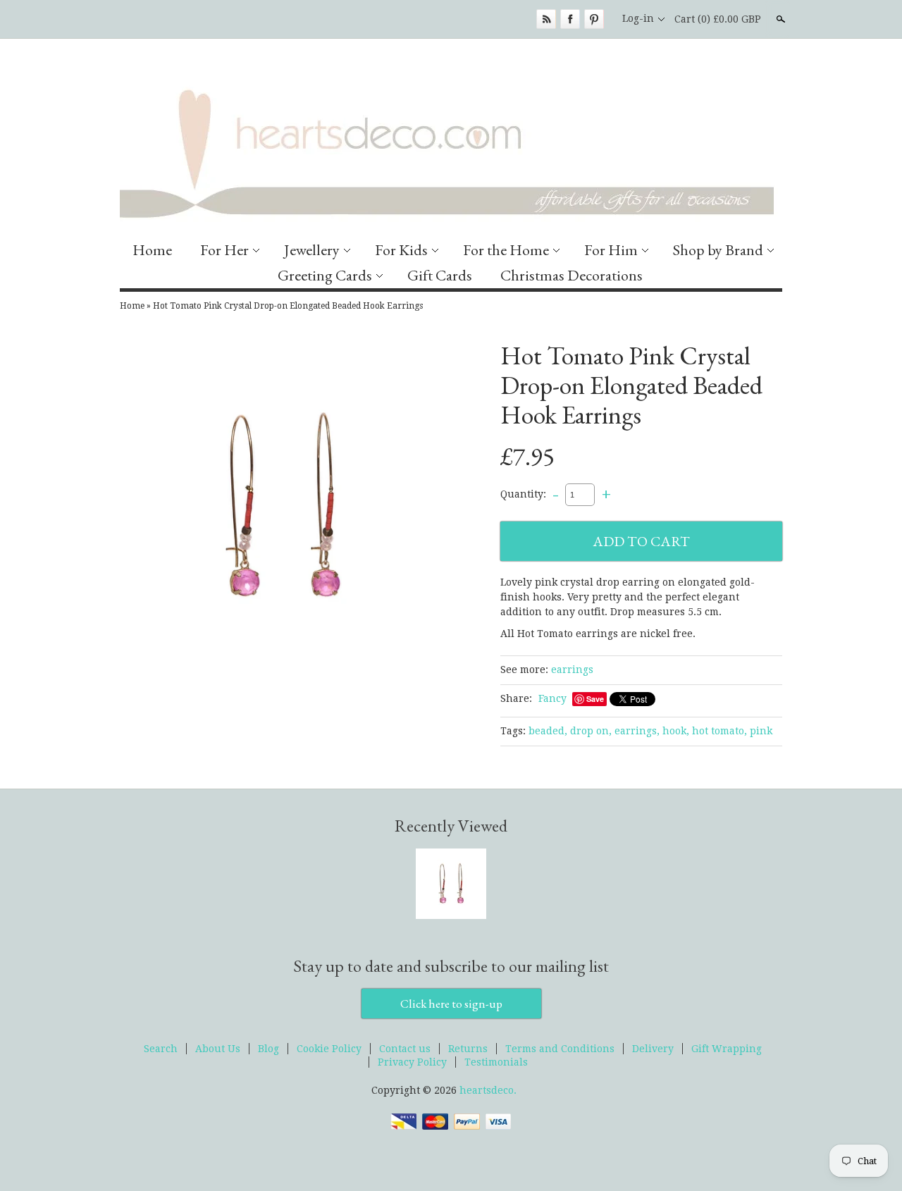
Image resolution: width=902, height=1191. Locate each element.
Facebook (570, 19)
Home (152, 250)
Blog (268, 1048)
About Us (217, 1048)
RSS (546, 19)
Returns (468, 1048)
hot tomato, (719, 730)
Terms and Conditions (559, 1048)
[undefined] (282, 509)
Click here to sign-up (451, 1003)
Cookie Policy (329, 1048)
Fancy (552, 698)
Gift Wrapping (726, 1048)
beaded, (548, 730)
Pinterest (594, 19)
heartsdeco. (488, 1090)
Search (779, 19)
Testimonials (496, 1062)
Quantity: (523, 494)
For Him (611, 250)
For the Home (506, 250)
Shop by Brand (718, 250)
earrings (572, 669)
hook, (675, 730)
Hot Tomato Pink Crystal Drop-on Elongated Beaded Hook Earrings (288, 306)
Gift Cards (439, 275)
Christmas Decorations (571, 275)
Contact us (405, 1048)
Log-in (638, 18)
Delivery (653, 1048)
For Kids (401, 250)
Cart (717, 19)
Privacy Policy (412, 1062)
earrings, (637, 730)
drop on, (591, 730)
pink (761, 730)
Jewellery (312, 250)
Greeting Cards (325, 275)
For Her (224, 250)
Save (595, 698)
